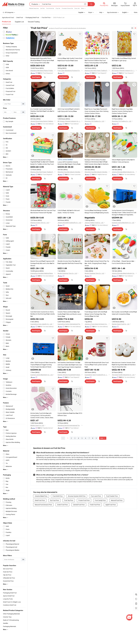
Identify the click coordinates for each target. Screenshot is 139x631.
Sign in (135, 5)
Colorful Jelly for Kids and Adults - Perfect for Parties (69, 211)
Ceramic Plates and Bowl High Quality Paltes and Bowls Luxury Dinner (69, 314)
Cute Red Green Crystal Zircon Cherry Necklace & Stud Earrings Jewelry (42, 314)
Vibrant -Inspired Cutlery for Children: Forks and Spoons (123, 161)
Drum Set (77, 8)
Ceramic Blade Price (41, 496)
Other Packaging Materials (11, 614)
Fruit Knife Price (58, 496)
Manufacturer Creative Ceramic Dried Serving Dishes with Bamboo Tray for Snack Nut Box (124, 365)
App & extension (112, 12)
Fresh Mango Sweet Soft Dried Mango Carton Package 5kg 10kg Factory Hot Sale (96, 314)
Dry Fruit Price (54, 500)
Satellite (5, 623)
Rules (135, 12)
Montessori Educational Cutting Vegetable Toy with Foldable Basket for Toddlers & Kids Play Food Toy (42, 162)
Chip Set (58, 8)
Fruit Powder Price (112, 496)
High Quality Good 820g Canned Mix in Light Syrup (124, 59)
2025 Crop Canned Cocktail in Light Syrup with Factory (69, 110)
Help (100, 12)
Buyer (90, 12)
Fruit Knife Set (50, 8)
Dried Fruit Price (40, 500)
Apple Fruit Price (110, 505)
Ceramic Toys (7, 617)
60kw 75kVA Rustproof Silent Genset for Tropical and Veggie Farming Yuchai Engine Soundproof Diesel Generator (43, 365)
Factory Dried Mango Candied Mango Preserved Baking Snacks (97, 211)
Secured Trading (34, 22)
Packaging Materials (9, 626)
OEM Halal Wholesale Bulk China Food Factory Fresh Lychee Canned (97, 365)
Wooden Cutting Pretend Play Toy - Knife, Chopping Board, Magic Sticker (97, 263)
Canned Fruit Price (79, 505)
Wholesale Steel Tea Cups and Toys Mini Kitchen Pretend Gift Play (43, 211)
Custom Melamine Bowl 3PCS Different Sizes (70, 414)
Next (102, 438)
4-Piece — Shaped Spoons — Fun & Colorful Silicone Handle (123, 262)
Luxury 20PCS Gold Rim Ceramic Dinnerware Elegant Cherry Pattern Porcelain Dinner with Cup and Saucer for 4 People (69, 163)
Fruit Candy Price (100, 500)
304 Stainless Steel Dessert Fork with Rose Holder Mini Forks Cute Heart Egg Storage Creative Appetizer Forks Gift (70, 365)
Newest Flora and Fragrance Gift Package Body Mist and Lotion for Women (42, 263)
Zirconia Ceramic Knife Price (76, 496)
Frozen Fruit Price (84, 500)
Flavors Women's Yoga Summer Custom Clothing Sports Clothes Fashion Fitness (122, 111)
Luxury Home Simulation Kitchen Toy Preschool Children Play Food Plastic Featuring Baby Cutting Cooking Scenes (96, 60)
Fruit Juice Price (96, 496)
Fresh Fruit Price (95, 505)
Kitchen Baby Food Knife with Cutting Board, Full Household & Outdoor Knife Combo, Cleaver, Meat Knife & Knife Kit (41, 415)
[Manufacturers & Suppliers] (13, 4)
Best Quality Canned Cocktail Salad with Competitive (124, 313)
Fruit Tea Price (68, 500)
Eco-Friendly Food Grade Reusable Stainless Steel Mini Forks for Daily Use (42, 111)
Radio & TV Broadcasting (11, 620)
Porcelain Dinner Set (67, 8)
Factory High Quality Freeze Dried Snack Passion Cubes (70, 59)
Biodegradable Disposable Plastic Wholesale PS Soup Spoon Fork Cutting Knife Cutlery (42, 60)
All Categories (9, 12)
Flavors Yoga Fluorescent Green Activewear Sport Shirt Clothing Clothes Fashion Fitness (96, 111)
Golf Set (42, 8)
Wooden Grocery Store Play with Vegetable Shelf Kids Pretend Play (70, 262)
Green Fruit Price (62, 505)
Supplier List (19, 22)
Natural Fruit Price (116, 500)
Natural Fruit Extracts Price (43, 505)
